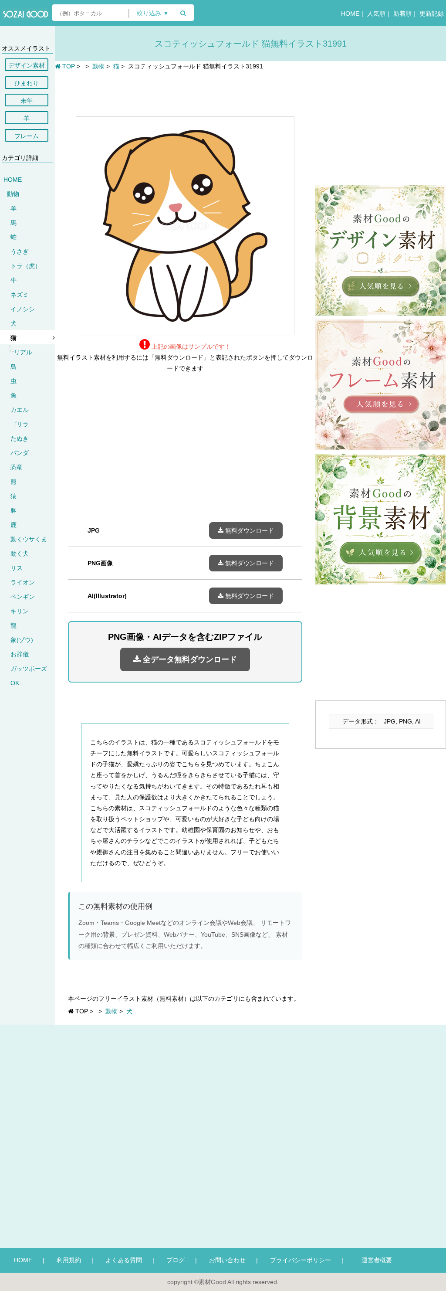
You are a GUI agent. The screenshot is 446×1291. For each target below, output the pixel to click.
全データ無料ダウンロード (189, 659)
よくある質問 (123, 1260)
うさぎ (19, 251)
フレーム (26, 135)
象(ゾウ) (21, 639)
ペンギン (22, 596)
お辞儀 (19, 654)
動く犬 (19, 553)
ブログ (175, 1260)
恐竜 (16, 467)
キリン (19, 611)
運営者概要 (373, 1260)
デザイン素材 (26, 65)
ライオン (22, 582)
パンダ (19, 452)
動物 (13, 193)
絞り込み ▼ (153, 13)
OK (14, 682)
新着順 (402, 13)
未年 (26, 100)
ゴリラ (19, 424)
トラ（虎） (25, 265)
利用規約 (69, 1260)
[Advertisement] (185, 92)
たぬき (19, 438)
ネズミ (19, 294)
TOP (68, 66)
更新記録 (431, 13)
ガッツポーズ (28, 668)
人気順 (376, 13)
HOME (350, 13)
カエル (19, 409)
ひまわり (26, 83)
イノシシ (22, 309)
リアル (23, 352)
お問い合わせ (227, 1260)
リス (16, 567)
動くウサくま (28, 539)
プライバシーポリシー (300, 1260)
